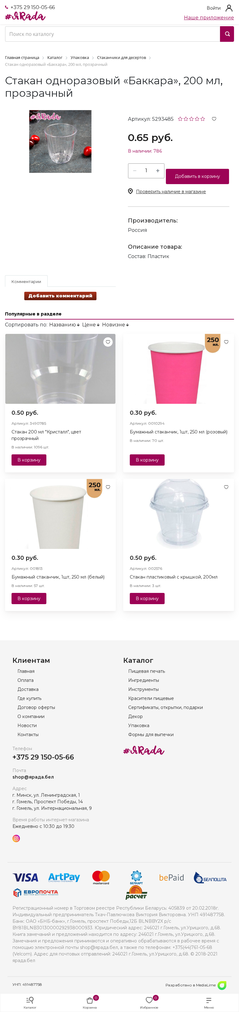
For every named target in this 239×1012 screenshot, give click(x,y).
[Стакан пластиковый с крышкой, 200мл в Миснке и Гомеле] (179, 514)
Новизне (113, 325)
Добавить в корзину (197, 176)
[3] (191, 118)
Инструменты (143, 689)
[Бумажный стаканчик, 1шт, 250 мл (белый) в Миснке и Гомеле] (60, 514)
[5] (202, 118)
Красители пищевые (151, 698)
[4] (197, 118)
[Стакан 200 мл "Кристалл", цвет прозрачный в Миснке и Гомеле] (60, 369)
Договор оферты (36, 707)
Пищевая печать (146, 671)
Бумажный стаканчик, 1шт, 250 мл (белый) (58, 577)
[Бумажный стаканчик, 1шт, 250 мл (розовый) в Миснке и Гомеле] (179, 369)
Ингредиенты (143, 680)
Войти (214, 8)
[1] (180, 118)
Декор (135, 716)
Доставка (28, 689)
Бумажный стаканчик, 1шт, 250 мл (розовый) (178, 432)
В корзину (28, 460)
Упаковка (138, 725)
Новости (27, 725)
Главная (26, 671)
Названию (62, 325)
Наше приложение (209, 18)
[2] (186, 118)
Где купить (29, 698)
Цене (89, 325)
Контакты (28, 734)
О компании (31, 716)
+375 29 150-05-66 (32, 7)
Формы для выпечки (151, 734)
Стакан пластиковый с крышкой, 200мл (174, 577)
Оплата (25, 680)
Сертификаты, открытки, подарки (165, 707)
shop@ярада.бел (33, 777)
